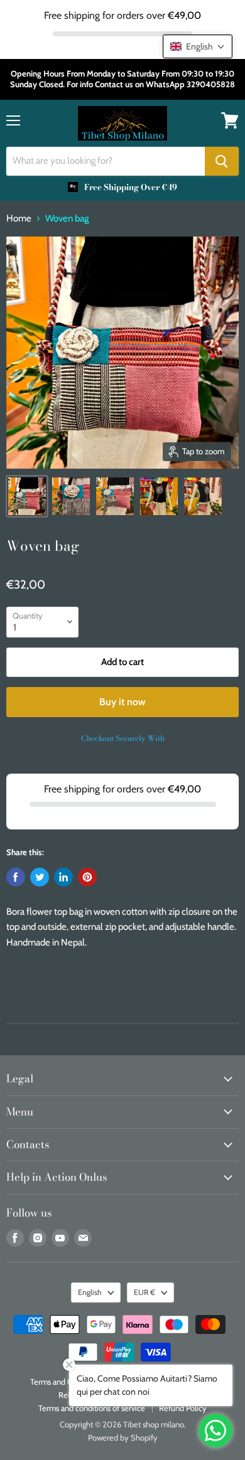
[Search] (222, 161)
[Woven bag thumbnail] (27, 496)
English (90, 1292)
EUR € (144, 1292)
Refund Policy (183, 1408)
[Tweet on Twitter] (39, 877)
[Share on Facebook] (15, 877)
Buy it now (122, 702)
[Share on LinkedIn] (63, 877)
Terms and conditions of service (91, 1408)
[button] (197, 46)
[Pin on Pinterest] (87, 877)
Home (18, 218)
